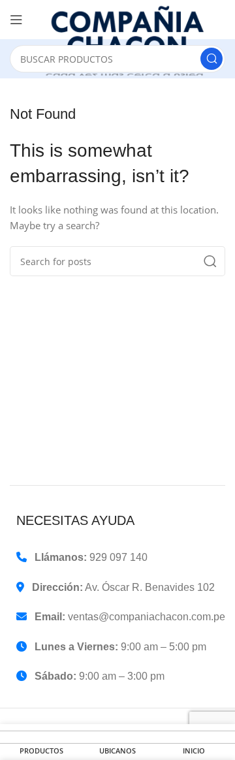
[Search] (211, 59)
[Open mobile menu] (16, 20)
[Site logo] (130, 40)
